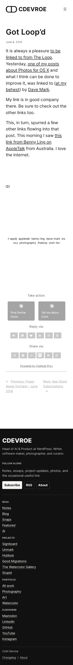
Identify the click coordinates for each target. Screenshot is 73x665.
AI (3, 531)
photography (27, 242)
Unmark (8, 549)
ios (63, 238)
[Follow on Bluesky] (31, 335)
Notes (6, 508)
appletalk (24, 238)
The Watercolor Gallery (19, 567)
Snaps (6, 519)
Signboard (9, 544)
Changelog (9, 657)
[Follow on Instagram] (49, 335)
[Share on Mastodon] (23, 355)
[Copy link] (57, 355)
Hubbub (8, 555)
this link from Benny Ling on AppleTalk (34, 142)
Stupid (7, 573)
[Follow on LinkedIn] (40, 335)
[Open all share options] (15, 355)
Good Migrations (14, 561)
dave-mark (53, 238)
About (43, 485)
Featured (8, 525)
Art (4, 597)
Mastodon (9, 616)
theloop (42, 242)
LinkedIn (8, 622)
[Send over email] (48, 355)
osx (15, 242)
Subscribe (12, 485)
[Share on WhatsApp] (32, 355)
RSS (29, 485)
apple (13, 238)
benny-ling (38, 238)
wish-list (54, 242)
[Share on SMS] (40, 355)
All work (8, 586)
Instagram (9, 639)
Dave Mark (38, 89)
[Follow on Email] (14, 335)
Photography (11, 591)
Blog (5, 514)
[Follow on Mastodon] (23, 335)
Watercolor (10, 603)
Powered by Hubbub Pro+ (36, 365)
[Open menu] (65, 9)
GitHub (7, 627)
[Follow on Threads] (57, 335)
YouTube (8, 633)
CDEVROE (33, 9)
